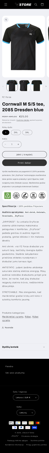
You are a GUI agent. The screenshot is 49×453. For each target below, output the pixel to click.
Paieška (9, 366)
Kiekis (4, 139)
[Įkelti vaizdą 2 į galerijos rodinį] (24, 85)
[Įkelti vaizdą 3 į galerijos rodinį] (36, 85)
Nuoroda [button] (9, 327)
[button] (6, 4)
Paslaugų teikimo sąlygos (17, 440)
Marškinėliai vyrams (12, 316)
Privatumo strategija (30, 436)
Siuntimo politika (38, 440)
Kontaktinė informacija (14, 445)
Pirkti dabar (24, 163)
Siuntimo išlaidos (22, 120)
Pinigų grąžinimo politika (36, 445)
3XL (27, 132)
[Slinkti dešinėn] (46, 86)
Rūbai (28, 316)
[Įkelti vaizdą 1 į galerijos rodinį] (12, 85)
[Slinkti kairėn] (3, 86)
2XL (16, 132)
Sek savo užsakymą (14, 373)
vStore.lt (25, 432)
